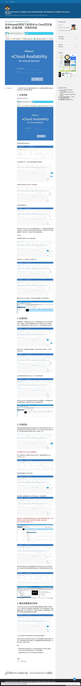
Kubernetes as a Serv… (65, 98)
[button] (61, 57)
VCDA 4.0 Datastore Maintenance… (66, 90)
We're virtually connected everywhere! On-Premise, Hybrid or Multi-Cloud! (37, 12)
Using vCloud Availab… (65, 96)
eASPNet (35, 650)
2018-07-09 (10, 88)
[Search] (75, 2)
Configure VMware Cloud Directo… (66, 93)
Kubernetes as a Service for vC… (67, 99)
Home (7, 1)
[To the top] (74, 678)
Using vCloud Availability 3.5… (67, 97)
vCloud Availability (10, 21)
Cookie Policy (25, 683)
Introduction (12, 1)
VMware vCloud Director (22, 21)
